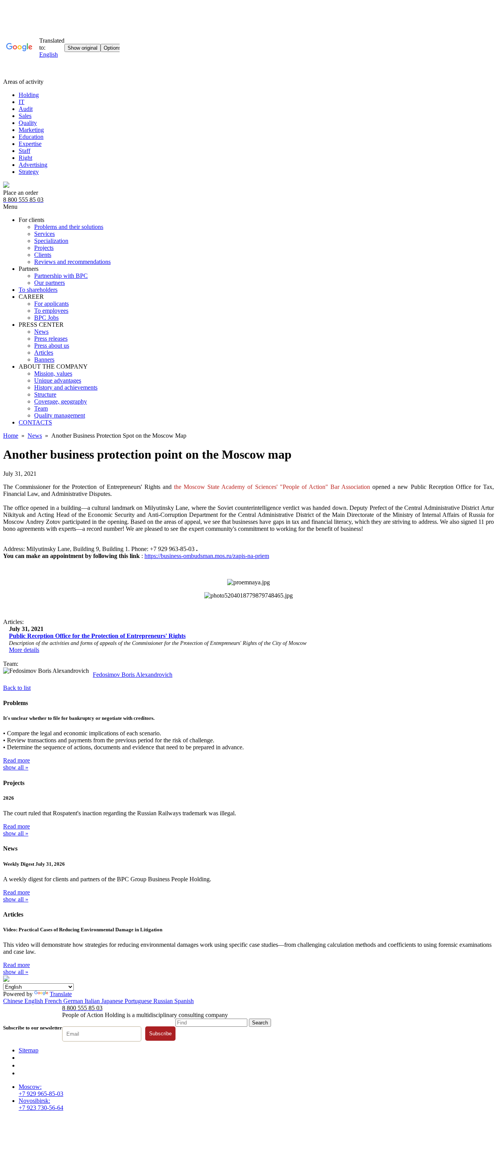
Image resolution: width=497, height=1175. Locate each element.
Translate (61, 994)
